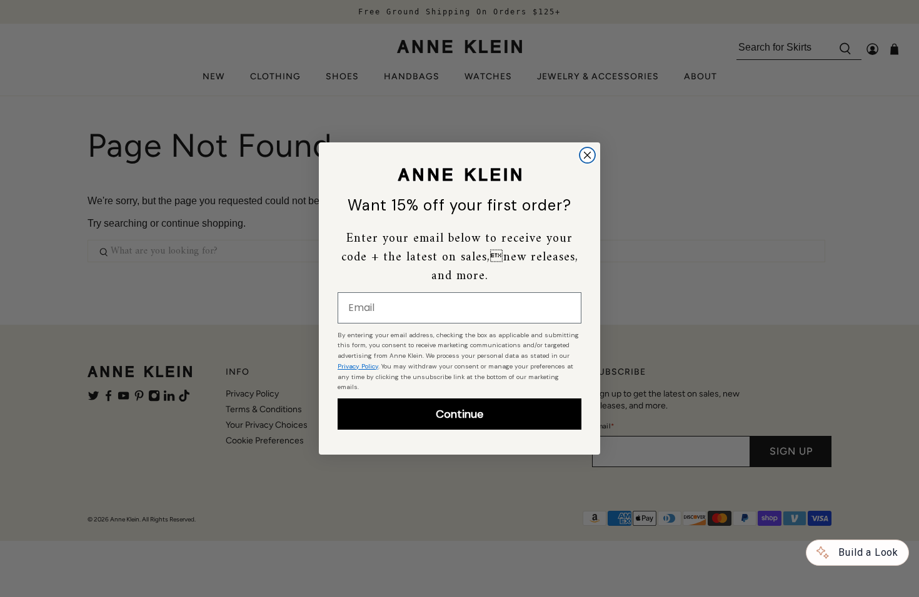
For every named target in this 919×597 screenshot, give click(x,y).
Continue (459, 414)
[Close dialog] (587, 155)
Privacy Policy (358, 366)
